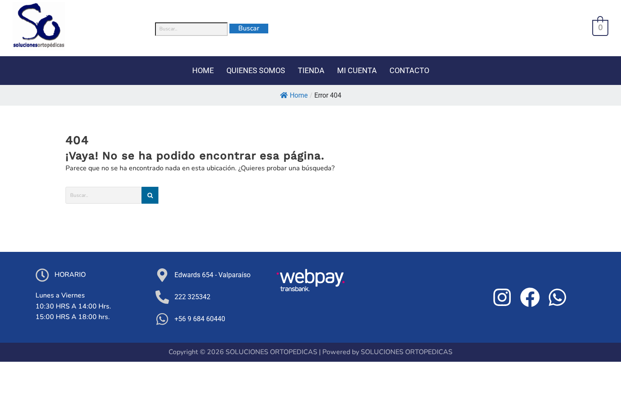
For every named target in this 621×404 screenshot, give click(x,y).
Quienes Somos (255, 70)
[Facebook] (530, 297)
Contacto (409, 70)
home (203, 70)
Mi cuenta (357, 70)
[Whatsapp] (558, 297)
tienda (311, 70)
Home (299, 95)
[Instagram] (502, 297)
